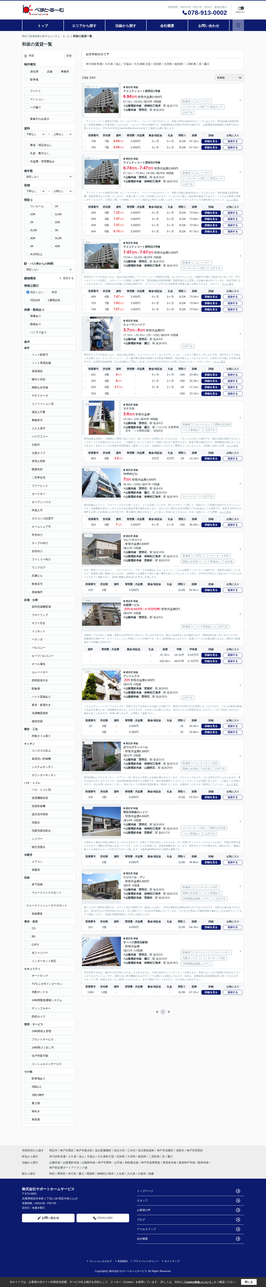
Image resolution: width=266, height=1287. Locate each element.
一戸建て (35, 107)
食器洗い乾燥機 (41, 758)
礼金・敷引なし (39, 153)
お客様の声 (144, 1210)
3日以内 (35, 300)
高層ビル (37, 575)
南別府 (178, 63)
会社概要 (167, 26)
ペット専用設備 (41, 362)
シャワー (37, 838)
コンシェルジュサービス (47, 1063)
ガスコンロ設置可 (43, 518)
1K (56, 206)
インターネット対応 (44, 961)
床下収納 (37, 884)
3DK (32, 238)
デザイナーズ (40, 395)
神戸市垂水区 (84, 1150)
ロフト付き (38, 623)
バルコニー (38, 647)
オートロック (40, 975)
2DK (57, 222)
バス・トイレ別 (41, 789)
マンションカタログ (100, 1261)
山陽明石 (149, 767)
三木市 (131, 1150)
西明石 (143, 109)
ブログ (141, 1219)
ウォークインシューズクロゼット (46, 905)
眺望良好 (37, 469)
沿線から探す (125, 26)
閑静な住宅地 (40, 387)
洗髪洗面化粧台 (41, 830)
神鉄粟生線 (132, 1162)
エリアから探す (84, 26)
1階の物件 (38, 1094)
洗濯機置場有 (40, 713)
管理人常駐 (38, 461)
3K (56, 230)
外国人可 (37, 510)
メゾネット (38, 631)
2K (31, 222)
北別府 (157, 63)
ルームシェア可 (41, 526)
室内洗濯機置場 (41, 606)
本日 (54, 292)
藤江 (207, 63)
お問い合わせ (208, 26)
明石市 (129, 87)
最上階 (36, 1103)
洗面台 (36, 822)
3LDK (58, 238)
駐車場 (34, 79)
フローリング (40, 614)
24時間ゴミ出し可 (43, 1047)
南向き (36, 1111)
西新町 (148, 560)
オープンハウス (41, 502)
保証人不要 (38, 412)
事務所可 (37, 420)
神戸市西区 (67, 1150)
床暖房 (36, 869)
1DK (32, 214)
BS (33, 936)
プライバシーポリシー (146, 1261)
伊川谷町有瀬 (94, 63)
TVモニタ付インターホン (47, 983)
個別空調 (37, 721)
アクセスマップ (146, 1229)
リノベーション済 (43, 403)
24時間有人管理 (41, 1031)
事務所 (65, 71)
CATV (35, 944)
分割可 (36, 444)
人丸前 (120, 1173)
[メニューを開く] (238, 25)
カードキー (38, 493)
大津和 (168, 63)
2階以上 (36, 1086)
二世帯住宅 (38, 477)
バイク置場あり (41, 696)
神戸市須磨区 (165, 1150)
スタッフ (142, 1200)
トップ (43, 26)
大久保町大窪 (142, 63)
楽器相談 (37, 371)
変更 (69, 55)
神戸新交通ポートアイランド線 (68, 1167)
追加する (233, 141)
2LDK (33, 230)
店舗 (49, 71)
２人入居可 (38, 428)
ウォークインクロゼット (47, 892)
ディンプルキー (41, 1008)
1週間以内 (54, 300)
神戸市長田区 (195, 1150)
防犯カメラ (38, 1016)
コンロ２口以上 (41, 750)
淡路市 (180, 1150)
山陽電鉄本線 (133, 105)
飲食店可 (37, 583)
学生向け (37, 534)
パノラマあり (38, 332)
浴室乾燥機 (38, 806)
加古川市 (119, 1150)
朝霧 (151, 1173)
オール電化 (38, 664)
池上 (118, 63)
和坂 (135, 87)
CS (33, 928)
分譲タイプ (38, 452)
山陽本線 (130, 109)
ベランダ (37, 639)
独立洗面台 (38, 847)
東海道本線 (170, 1162)
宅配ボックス (40, 992)
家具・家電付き (41, 704)
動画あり (35, 324)
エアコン (37, 861)
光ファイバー (40, 952)
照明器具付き (40, 680)
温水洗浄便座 (40, 814)
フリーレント (40, 485)
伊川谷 (72, 1173)
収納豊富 (37, 913)
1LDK (58, 214)
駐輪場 (36, 688)
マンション (37, 99)
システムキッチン (43, 766)
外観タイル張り (41, 735)
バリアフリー (40, 436)
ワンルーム (37, 206)
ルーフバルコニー (43, 655)
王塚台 (127, 63)
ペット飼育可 (40, 354)
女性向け (37, 551)
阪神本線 (203, 1162)
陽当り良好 (38, 379)
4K (31, 246)
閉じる (249, 1281)
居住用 (34, 71)
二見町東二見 (193, 63)
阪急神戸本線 (187, 1162)
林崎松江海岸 (152, 105)
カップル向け (40, 542)
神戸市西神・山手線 (110, 1162)
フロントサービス (43, 1039)
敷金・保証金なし (41, 145)
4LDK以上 (36, 254)
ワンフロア (38, 567)
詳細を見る (211, 141)
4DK (57, 246)
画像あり (35, 315)
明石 (52, 1173)
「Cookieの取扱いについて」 (198, 1282)
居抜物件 (37, 592)
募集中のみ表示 (39, 118)
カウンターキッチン (44, 775)
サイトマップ (172, 1261)
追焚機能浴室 (40, 797)
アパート (35, 91)
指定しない (37, 292)
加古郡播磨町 (103, 1150)
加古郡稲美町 (146, 1150)
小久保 (109, 63)
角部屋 (36, 1119)
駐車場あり (38, 1078)
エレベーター (40, 672)
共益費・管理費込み (42, 161)
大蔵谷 (142, 1173)
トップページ (145, 1190)
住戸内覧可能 (40, 1055)
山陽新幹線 (132, 696)
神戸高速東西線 (151, 1162)
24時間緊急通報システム (47, 1000)
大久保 (131, 1173)
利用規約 (123, 1261)
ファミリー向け (41, 559)
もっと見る (232, 199)
